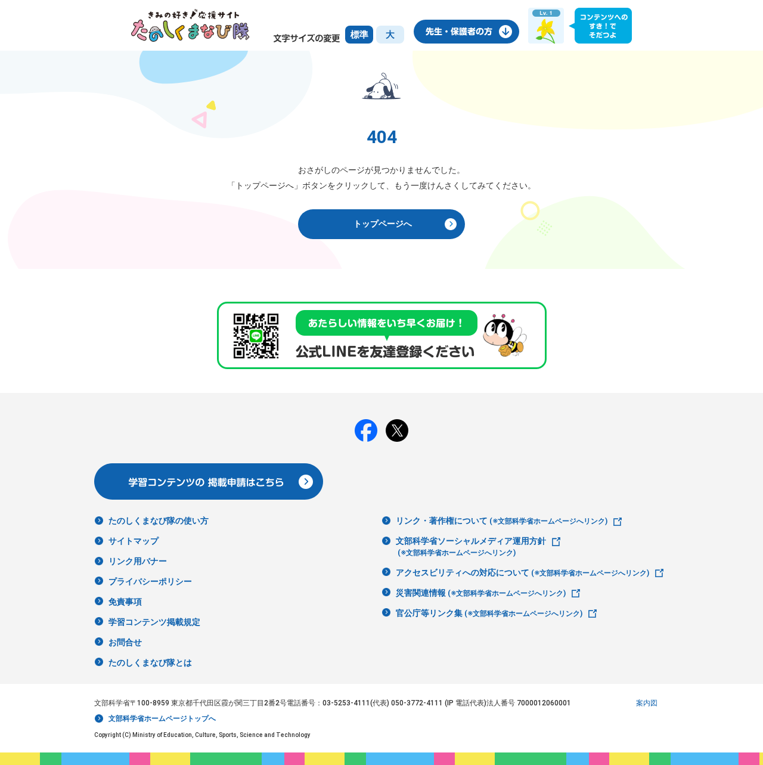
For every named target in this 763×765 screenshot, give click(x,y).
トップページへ (382, 223)
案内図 (646, 703)
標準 (359, 34)
